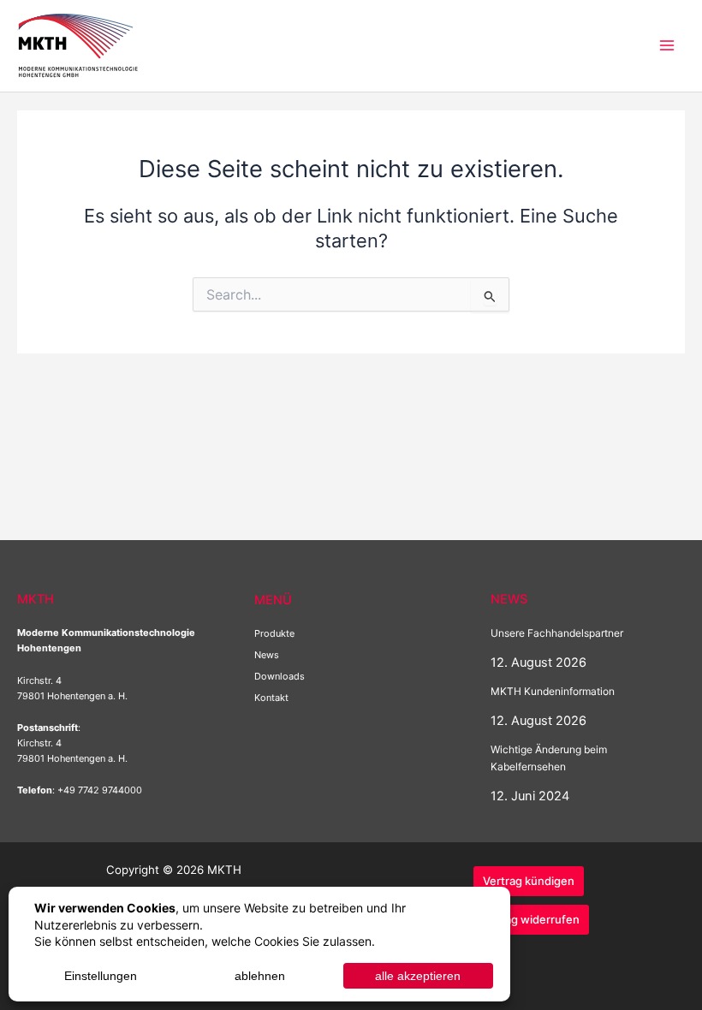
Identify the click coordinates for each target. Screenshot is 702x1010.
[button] (528, 881)
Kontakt (271, 698)
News (266, 655)
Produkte (274, 633)
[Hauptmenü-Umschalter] (667, 45)
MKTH (170, 44)
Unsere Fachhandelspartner (557, 633)
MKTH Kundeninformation (553, 691)
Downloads (279, 676)
